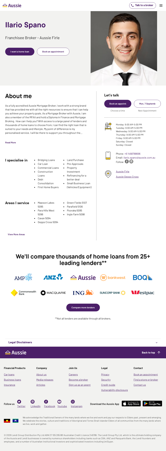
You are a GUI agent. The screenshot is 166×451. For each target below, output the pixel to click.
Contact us (140, 384)
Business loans (12, 379)
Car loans (9, 374)
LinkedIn (36, 406)
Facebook (49, 406)
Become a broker (78, 379)
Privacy (105, 374)
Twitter (21, 406)
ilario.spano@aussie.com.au (139, 157)
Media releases (44, 379)
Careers (73, 374)
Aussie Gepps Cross (127, 176)
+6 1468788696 (132, 153)
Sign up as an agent (80, 384)
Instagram (76, 406)
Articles (40, 384)
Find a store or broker (146, 379)
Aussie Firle (122, 171)
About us (41, 374)
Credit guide (108, 384)
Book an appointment (146, 374)
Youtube (62, 406)
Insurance (9, 384)
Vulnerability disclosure (114, 389)
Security (106, 379)
